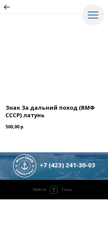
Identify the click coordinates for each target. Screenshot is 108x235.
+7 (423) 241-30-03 (67, 165)
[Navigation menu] (93, 15)
